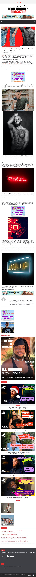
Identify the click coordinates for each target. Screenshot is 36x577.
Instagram (3, 55)
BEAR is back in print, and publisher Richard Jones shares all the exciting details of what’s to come (14, 541)
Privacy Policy (29, 575)
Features (5, 20)
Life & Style (27, 20)
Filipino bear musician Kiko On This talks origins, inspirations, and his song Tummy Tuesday (14, 538)
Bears (10, 20)
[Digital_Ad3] (18, 72)
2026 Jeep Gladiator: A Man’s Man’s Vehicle (7, 531)
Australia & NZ (6, 22)
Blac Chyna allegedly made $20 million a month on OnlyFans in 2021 (11, 63)
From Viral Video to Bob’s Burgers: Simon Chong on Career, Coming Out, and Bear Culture (13, 537)
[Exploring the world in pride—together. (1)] (7, 515)
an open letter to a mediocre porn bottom (13, 247)
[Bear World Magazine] (2, 22)
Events (14, 20)
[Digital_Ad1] (7, 310)
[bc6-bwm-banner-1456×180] (18, 291)
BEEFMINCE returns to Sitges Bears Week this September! (9, 534)
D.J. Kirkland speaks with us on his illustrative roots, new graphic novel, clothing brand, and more (14, 535)
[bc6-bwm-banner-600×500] (7, 322)
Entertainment (20, 20)
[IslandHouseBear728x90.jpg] (18, 15)
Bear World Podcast (13, 22)
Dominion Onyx (11, 52)
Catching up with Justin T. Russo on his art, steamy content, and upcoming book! (12, 530)
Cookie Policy (33, 575)
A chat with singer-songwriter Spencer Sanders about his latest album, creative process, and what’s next (15, 540)
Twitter (33, 54)
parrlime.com (32, 552)
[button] (6, 20)
